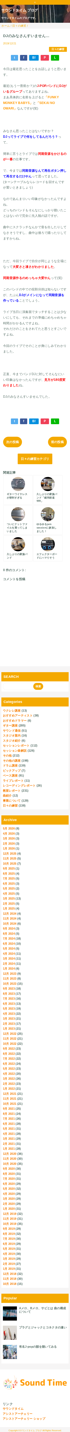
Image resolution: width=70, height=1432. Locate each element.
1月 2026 (9, 848)
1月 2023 (9, 1028)
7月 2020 (9, 1178)
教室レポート (12, 790)
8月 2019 (9, 1233)
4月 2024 (9, 953)
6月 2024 (9, 943)
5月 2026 (9, 828)
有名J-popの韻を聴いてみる (38, 1346)
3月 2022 (9, 1078)
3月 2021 (9, 1138)
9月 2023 (9, 988)
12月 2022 (10, 1033)
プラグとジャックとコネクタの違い (43, 1327)
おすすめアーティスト (18, 715)
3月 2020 (9, 1198)
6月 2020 (9, 1183)
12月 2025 (10, 853)
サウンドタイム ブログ (19, 10)
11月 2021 (10, 1098)
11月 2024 (10, 918)
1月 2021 (9, 1148)
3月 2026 (9, 838)
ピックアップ (12, 770)
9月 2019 (9, 1228)
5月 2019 (9, 1248)
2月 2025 (9, 903)
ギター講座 (10, 725)
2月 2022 (9, 1083)
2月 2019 (9, 1263)
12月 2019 (10, 1213)
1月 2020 (9, 1208)
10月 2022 (10, 1043)
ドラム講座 (10, 765)
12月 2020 (10, 1153)
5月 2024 (9, 948)
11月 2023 (10, 978)
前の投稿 (57, 442)
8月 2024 (9, 933)
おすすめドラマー (15, 720)
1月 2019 (9, 1268)
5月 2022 (9, 1068)
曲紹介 (7, 795)
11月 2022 (10, 1038)
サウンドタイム (13, 1408)
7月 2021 (9, 1118)
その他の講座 (12, 760)
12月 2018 (10, 1273)
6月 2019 (9, 1243)
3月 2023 (9, 1018)
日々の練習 (58, 49)
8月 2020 (9, 1173)
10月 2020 (10, 1163)
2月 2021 (9, 1143)
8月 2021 (9, 1113)
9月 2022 (9, 1048)
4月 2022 (9, 1073)
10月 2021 (10, 1103)
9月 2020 (9, 1168)
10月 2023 (10, 983)
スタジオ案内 (12, 735)
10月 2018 (10, 1283)
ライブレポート (13, 780)
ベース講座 (10, 775)
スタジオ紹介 (12, 740)
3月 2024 (9, 958)
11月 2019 (10, 1218)
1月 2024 (9, 968)
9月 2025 (9, 868)
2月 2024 (9, 963)
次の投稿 (12, 442)
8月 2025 (9, 873)
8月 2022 (9, 1053)
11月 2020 (10, 1158)
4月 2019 (9, 1253)
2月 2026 (9, 843)
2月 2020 (9, 1203)
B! (34, 57)
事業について (12, 800)
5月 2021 (9, 1128)
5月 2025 (9, 888)
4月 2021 (9, 1133)
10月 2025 (10, 863)
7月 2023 (9, 998)
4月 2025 (9, 893)
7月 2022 (9, 1058)
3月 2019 (9, 1258)
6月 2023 (9, 1003)
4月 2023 (9, 1013)
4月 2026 (9, 833)
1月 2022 (9, 1088)
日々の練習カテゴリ (35, 458)
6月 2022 (9, 1063)
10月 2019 (10, 1223)
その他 (7, 755)
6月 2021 (9, 1123)
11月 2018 (10, 1278)
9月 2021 (9, 1108)
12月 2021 (10, 1093)
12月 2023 (10, 973)
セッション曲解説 (15, 750)
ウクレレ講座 (12, 710)
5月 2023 (9, 1008)
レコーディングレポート (19, 785)
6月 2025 (9, 883)
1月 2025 (9, 908)
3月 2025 (9, 898)
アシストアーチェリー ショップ (24, 1418)
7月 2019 (9, 1238)
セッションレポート (16, 745)
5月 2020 (9, 1188)
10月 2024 (10, 923)
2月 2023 (9, 1023)
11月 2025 (10, 858)
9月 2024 (9, 928)
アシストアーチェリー (17, 1413)
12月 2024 (10, 913)
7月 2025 (9, 878)
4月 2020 (9, 1193)
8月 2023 (9, 993)
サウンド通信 (12, 730)
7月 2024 (9, 938)
